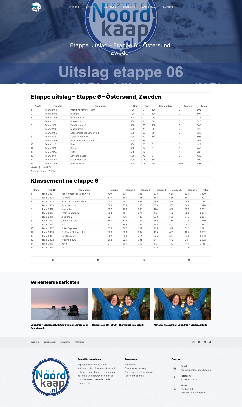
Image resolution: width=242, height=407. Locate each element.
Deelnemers (129, 7)
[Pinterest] (143, 260)
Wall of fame (149, 7)
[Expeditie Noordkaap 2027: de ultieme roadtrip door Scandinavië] (59, 304)
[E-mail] (208, 7)
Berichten (90, 7)
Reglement (130, 364)
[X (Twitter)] (98, 260)
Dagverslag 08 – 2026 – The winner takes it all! (118, 324)
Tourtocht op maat (135, 375)
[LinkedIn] (188, 260)
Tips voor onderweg (135, 368)
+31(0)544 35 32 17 (191, 379)
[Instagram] (194, 7)
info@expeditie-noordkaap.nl (196, 370)
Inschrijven (109, 7)
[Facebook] (186, 7)
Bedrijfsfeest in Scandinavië (139, 372)
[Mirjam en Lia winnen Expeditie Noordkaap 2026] (182, 304)
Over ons (74, 7)
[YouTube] (201, 7)
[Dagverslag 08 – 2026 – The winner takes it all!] (121, 304)
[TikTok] (210, 342)
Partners (168, 7)
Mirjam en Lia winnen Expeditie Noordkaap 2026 (180, 324)
